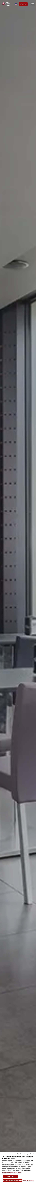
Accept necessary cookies (12, 1180)
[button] (32, 4)
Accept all (10, 1176)
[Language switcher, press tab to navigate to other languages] (16, 4)
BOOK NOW (23, 4)
